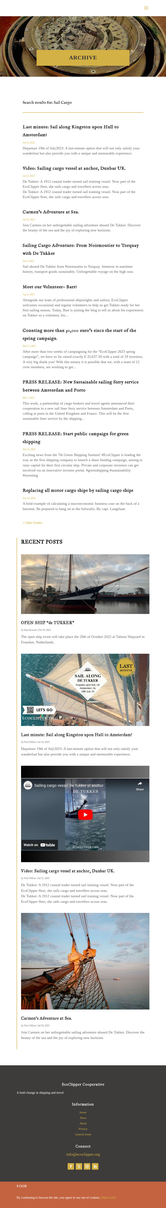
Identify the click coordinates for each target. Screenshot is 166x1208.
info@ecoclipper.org (83, 1154)
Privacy (83, 1128)
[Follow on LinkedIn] (95, 1166)
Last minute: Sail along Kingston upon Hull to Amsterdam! (76, 734)
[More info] (108, 1197)
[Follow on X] (79, 1166)
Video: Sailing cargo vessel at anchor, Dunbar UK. (74, 168)
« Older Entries (32, 522)
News (83, 1118)
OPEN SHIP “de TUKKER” (47, 622)
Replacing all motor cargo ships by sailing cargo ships (78, 490)
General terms (83, 1134)
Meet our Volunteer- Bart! (50, 287)
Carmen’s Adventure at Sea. (51, 212)
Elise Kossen (30, 630)
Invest (83, 1112)
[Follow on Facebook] (71, 1166)
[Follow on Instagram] (87, 1166)
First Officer (30, 742)
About (83, 1123)
